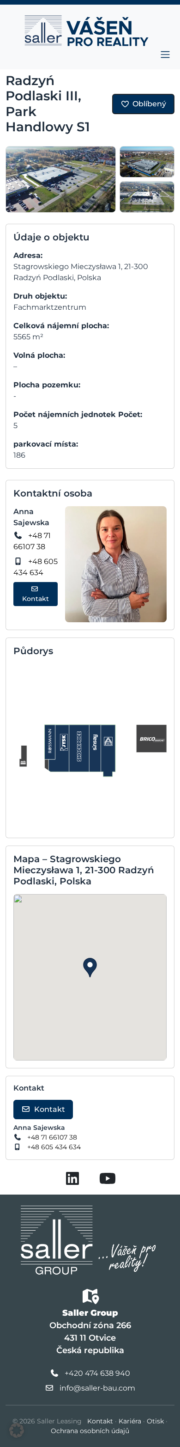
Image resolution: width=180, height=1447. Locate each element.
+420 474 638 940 (97, 1373)
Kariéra (130, 1421)
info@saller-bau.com (97, 1388)
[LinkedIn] (72, 1181)
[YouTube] (107, 1181)
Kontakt (35, 599)
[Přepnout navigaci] (165, 54)
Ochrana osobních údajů (90, 1431)
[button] (90, 967)
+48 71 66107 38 (52, 1137)
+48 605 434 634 (54, 1147)
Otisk (155, 1421)
